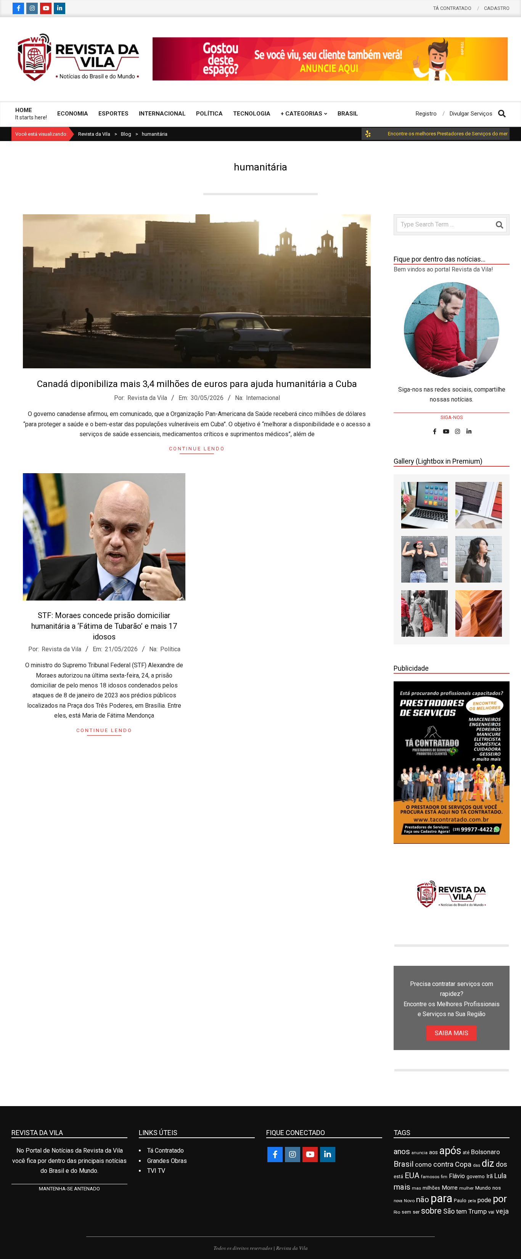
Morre (450, 1187)
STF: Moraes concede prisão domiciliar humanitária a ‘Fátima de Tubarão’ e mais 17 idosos (104, 626)
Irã (489, 1176)
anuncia (420, 1152)
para (441, 1198)
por (500, 1198)
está (398, 1176)
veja (502, 1211)
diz (488, 1163)
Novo (409, 1200)
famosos (430, 1176)
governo (475, 1176)
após (450, 1151)
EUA (412, 1175)
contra (443, 1164)
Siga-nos (452, 417)
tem (461, 1211)
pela (472, 1200)
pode (484, 1200)
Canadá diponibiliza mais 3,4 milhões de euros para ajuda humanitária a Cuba (197, 384)
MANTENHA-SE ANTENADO (69, 1189)
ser (416, 1212)
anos (402, 1151)
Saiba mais (451, 1033)
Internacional (263, 397)
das (476, 1165)
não (422, 1199)
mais (402, 1187)
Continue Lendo (197, 448)
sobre (431, 1211)
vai (491, 1212)
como (423, 1164)
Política (170, 649)
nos (496, 1188)
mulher (466, 1188)
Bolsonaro (485, 1152)
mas (416, 1188)
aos (433, 1152)
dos (501, 1164)
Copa (463, 1164)
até (466, 1152)
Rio (397, 1212)
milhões (431, 1188)
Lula (500, 1176)
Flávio (457, 1176)
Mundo (483, 1188)
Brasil (403, 1164)
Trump (477, 1211)
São (449, 1211)
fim (444, 1176)
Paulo (460, 1200)
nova (398, 1200)
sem (406, 1212)
